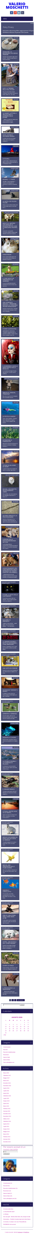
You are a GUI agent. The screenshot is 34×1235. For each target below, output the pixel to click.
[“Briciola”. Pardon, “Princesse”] (10, 390)
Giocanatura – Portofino (9, 1219)
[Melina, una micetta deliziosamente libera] (10, 487)
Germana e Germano (10, 714)
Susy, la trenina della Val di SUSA (8, 89)
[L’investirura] (10, 252)
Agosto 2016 (6, 1088)
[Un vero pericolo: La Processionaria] (10, 513)
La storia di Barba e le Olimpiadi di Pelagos (9, 762)
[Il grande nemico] (10, 787)
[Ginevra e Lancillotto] (10, 888)
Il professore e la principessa (9, 988)
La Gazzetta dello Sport (8, 1211)
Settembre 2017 (7, 1075)
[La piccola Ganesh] (10, 414)
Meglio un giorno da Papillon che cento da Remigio (10, 838)
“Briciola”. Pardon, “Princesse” (9, 393)
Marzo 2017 (6, 1080)
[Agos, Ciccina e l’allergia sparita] (10, 132)
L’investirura (7, 254)
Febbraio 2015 (6, 1108)
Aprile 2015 (6, 1103)
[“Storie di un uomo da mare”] (10, 463)
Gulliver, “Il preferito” (7, 620)
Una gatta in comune (10, 668)
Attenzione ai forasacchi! (7, 440)
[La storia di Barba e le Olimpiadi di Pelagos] (10, 759)
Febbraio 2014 (6, 1136)
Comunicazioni (6, 1047)
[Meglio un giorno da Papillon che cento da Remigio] (10, 835)
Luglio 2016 (6, 1090)
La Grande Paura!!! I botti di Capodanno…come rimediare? (10, 643)
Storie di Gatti (14, 127)
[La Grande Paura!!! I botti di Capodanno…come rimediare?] (10, 639)
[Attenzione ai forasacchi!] (10, 438)
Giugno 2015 (6, 1101)
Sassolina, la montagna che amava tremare (10, 53)
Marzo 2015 (6, 1106)
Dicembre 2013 (7, 1141)
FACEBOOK (6, 1224)
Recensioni (15, 264)
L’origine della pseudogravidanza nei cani (9, 540)
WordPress (26, 1232)
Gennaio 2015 (6, 1111)
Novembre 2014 (7, 1116)
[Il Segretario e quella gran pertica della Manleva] (10, 364)
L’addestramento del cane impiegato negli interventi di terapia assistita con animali (10, 570)
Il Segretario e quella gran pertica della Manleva (10, 367)
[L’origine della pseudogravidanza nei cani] (10, 537)
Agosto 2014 (6, 1124)
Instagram (18, 12)
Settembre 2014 (7, 1121)
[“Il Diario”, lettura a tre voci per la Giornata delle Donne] (10, 111)
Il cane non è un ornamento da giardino (8, 280)
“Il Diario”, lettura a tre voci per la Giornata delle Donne (10, 115)
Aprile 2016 (6, 1093)
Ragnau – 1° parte (9, 179)
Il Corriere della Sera (8, 1209)
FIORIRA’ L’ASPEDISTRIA (9, 329)
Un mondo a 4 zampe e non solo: (11, 1221)
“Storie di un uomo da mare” (9, 466)
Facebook (11, 12)
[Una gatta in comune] (10, 666)
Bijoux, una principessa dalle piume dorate (9, 866)
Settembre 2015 (7, 1095)
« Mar (4, 1035)
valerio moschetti (17, 5)
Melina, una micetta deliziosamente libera (9, 490)
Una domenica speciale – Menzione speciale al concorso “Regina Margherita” (10, 304)
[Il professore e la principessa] (10, 985)
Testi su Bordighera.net (12, 526)
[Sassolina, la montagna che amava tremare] (10, 49)
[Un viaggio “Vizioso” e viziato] (10, 687)
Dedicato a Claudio (9, 737)
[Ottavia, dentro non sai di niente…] (10, 809)
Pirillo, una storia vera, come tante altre (9, 916)
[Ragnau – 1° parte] (10, 177)
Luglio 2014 (6, 1126)
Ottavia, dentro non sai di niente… (10, 812)
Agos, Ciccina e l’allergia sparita (8, 135)
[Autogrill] (10, 156)
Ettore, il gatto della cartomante (10, 595)
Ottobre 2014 (6, 1118)
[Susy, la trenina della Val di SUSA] (10, 86)
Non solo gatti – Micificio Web (10, 1216)
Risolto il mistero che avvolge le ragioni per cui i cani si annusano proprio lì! (10, 226)
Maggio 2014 (6, 1131)
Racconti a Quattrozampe (11, 212)
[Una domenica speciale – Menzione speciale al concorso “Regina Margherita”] (10, 300)
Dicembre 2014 (7, 1113)
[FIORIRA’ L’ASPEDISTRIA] (10, 326)
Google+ (15, 12)
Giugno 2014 (6, 1129)
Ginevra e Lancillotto (7, 890)
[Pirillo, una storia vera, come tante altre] (10, 913)
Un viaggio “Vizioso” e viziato (10, 690)
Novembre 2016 (7, 1085)
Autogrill (6, 159)
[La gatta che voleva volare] (10, 199)
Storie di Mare (14, 723)
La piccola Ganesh (9, 416)
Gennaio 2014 (6, 1139)
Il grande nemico (9, 789)
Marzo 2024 (6, 1073)
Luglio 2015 (6, 1098)
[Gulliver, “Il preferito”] (10, 617)
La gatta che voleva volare (9, 202)
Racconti (16, 37)
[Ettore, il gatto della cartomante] (10, 592)
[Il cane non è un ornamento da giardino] (10, 276)
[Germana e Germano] (10, 711)
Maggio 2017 (6, 1078)
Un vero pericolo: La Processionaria (10, 516)
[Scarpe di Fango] (10, 963)
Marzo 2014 (6, 1134)
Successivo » (21, 1000)
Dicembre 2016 (7, 1083)
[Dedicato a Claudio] (10, 735)
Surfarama (20, 1232)
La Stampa (5, 1214)
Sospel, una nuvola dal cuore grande (9, 942)
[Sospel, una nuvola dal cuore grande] (10, 939)
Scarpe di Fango (8, 965)
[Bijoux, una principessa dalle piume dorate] (10, 863)
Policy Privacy (8, 27)
